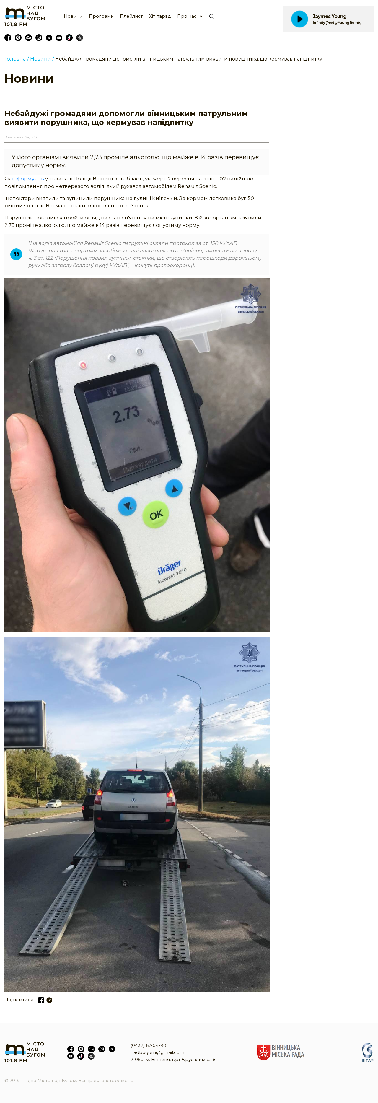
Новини (73, 16)
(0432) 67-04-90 (148, 1045)
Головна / (16, 59)
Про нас (187, 16)
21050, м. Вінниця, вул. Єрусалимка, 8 (173, 1059)
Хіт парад (160, 16)
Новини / (42, 59)
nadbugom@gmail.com (157, 1052)
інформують (28, 179)
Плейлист (131, 16)
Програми (101, 16)
